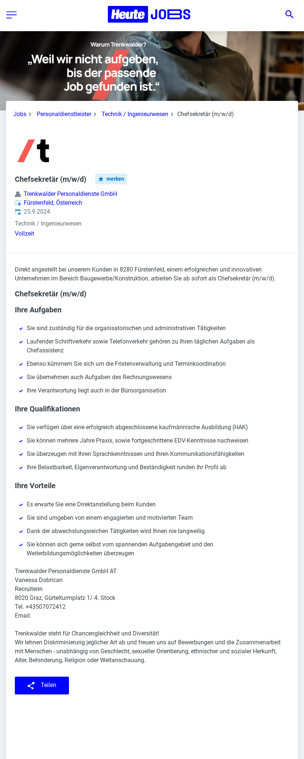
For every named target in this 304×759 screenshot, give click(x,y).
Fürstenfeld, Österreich (53, 202)
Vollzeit (24, 233)
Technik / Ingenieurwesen (135, 114)
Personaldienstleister (64, 114)
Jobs (19, 114)
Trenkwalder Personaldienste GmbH (70, 193)
